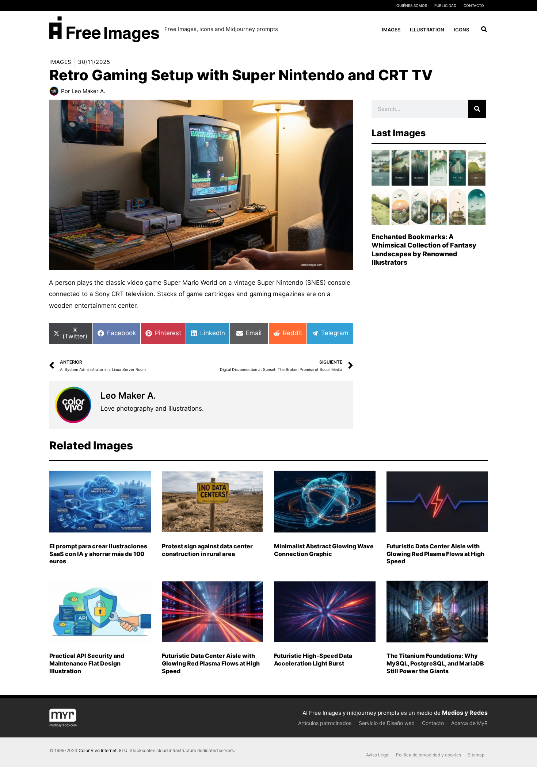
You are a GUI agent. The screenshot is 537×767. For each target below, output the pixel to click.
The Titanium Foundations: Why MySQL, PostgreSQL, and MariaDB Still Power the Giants (435, 663)
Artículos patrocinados (324, 723)
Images (60, 61)
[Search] (477, 109)
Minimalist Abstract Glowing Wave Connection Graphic (324, 549)
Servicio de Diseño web (387, 723)
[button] (484, 30)
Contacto (474, 5)
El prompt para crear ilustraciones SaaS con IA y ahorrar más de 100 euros (98, 553)
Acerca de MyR (469, 723)
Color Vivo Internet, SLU (103, 750)
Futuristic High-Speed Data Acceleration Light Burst (313, 659)
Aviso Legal (377, 755)
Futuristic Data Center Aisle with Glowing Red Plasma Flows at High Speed (435, 553)
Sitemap (476, 755)
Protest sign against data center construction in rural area (207, 549)
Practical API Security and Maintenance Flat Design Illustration (86, 663)
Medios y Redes (465, 712)
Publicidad (445, 5)
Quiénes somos (411, 5)
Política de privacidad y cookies (428, 755)
